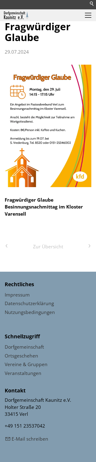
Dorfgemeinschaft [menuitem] (24, 347)
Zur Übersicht (48, 246)
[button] (88, 15)
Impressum (17, 295)
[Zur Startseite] (16, 15)
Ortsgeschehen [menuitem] (21, 356)
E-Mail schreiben (30, 439)
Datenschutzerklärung (29, 303)
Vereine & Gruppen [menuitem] (26, 364)
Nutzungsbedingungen (30, 312)
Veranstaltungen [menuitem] (23, 373)
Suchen (92, 4)
